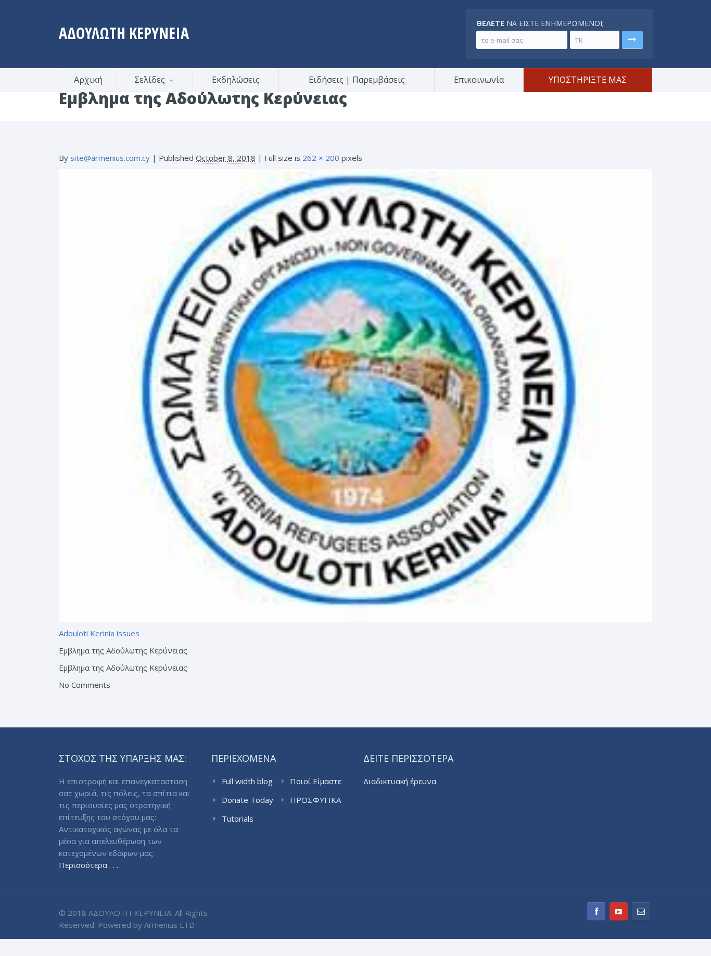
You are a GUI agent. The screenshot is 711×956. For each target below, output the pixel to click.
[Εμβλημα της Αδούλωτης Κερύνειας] (355, 394)
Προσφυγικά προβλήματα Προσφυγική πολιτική (168, 90)
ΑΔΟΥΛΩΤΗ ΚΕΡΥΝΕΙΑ (124, 33)
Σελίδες (149, 79)
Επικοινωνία (479, 79)
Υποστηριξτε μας (588, 79)
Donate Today (247, 800)
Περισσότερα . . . (88, 865)
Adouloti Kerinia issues (99, 633)
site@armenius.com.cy (110, 158)
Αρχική (88, 79)
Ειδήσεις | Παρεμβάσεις (357, 79)
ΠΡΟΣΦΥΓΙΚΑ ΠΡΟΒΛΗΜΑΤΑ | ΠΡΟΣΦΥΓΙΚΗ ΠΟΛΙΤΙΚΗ (317, 800)
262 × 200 (320, 158)
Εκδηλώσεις (236, 79)
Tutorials (237, 818)
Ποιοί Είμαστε (315, 781)
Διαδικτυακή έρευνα (399, 781)
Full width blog (247, 781)
